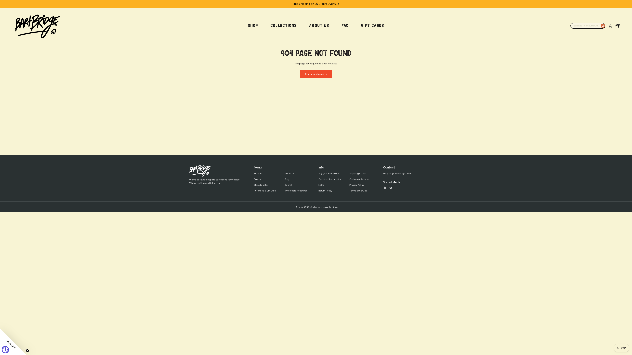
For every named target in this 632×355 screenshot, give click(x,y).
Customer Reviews (359, 179)
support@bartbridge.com (397, 173)
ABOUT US (319, 25)
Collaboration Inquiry (329, 179)
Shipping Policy (357, 173)
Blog (287, 179)
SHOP (253, 25)
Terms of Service (358, 190)
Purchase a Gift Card (265, 190)
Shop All (258, 173)
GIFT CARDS (372, 25)
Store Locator (261, 185)
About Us (289, 173)
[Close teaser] (27, 350)
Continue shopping (316, 74)
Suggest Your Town (328, 173)
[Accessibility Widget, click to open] (5, 349)
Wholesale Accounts (296, 190)
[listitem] (316, 4)
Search (288, 185)
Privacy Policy (356, 185)
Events (257, 179)
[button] (13, 342)
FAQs (321, 185)
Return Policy (325, 190)
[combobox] (586, 25)
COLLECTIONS (283, 25)
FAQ (345, 25)
